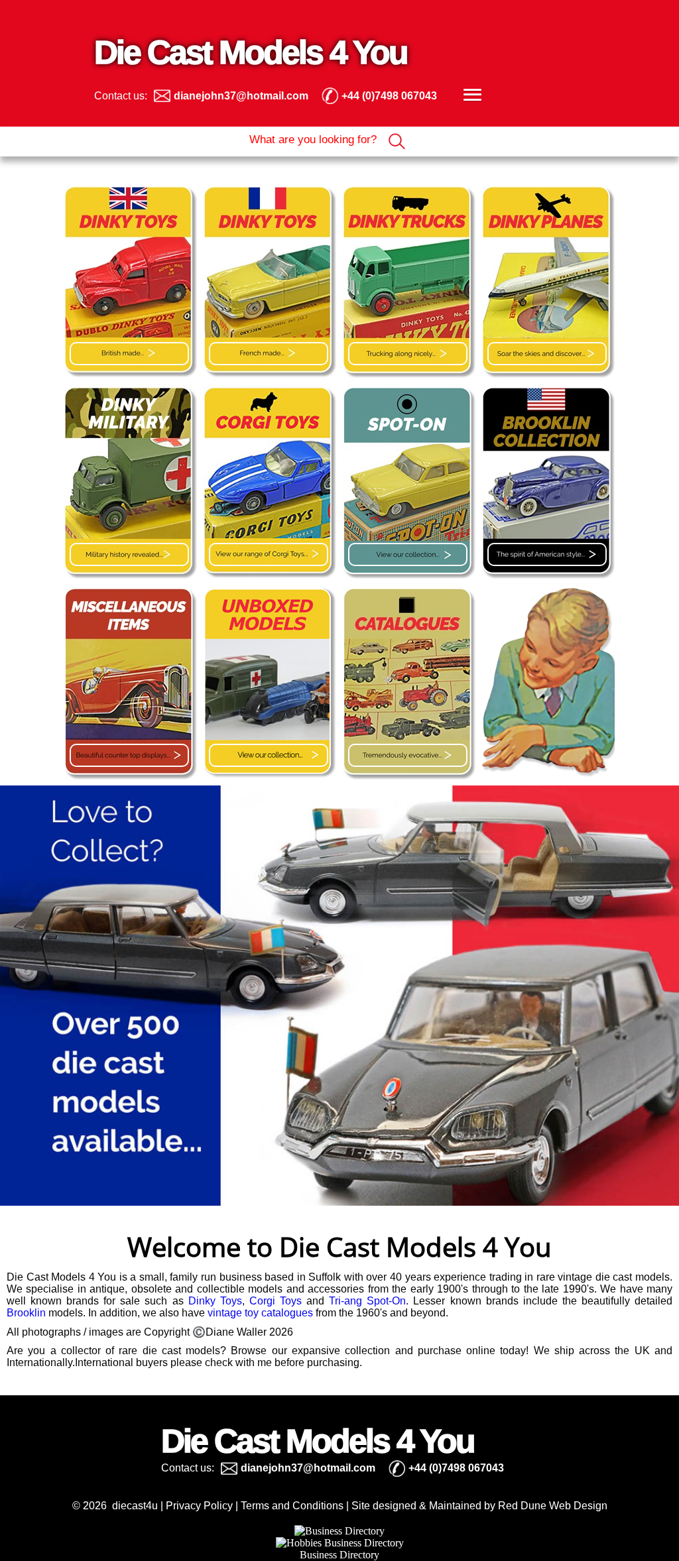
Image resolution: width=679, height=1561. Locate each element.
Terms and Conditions (292, 1505)
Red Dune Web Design (552, 1505)
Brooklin (26, 1312)
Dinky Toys (215, 1300)
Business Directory (339, 1554)
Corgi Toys (275, 1300)
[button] (471, 95)
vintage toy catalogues (260, 1312)
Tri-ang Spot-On (367, 1300)
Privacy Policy (199, 1505)
